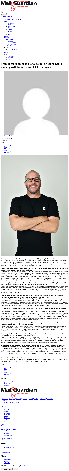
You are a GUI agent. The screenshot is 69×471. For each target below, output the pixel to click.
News (3, 406)
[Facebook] (1, 16)
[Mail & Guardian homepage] (34, 6)
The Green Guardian (6, 438)
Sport (5, 421)
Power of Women (9, 447)
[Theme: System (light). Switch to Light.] (3, 15)
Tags (2, 400)
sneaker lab (7, 383)
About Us (7, 463)
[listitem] (4, 399)
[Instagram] (3, 16)
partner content (8, 382)
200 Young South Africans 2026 (10, 402)
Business (3, 426)
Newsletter (7, 459)
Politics (3, 424)
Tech (5, 419)
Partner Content (5, 452)
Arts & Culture (5, 439)
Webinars (7, 449)
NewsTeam (23, 466)
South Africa (8, 410)
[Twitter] (8, 16)
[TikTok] (7, 16)
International (7, 413)
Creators (5, 400)
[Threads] (5, 16)
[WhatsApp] (10, 16)
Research (7, 461)
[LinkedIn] (4, 16)
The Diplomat (8, 435)
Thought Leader (8, 429)
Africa (6, 411)
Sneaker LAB (8, 136)
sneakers (6, 385)
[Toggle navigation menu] (2, 12)
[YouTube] (11, 16)
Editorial (6, 433)
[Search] (7, 14)
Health (6, 416)
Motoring (7, 418)
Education (7, 414)
